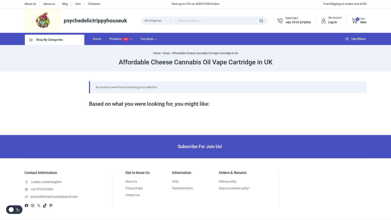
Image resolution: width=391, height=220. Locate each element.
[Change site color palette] (14, 209)
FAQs (175, 181)
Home (97, 39)
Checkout (94, 4)
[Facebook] (26, 206)
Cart (78, 4)
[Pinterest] (51, 206)
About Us (30, 4)
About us (49, 4)
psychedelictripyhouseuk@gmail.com (54, 196)
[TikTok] (45, 206)
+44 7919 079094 (42, 189)
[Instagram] (33, 206)
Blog (65, 4)
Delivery (224, 181)
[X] (39, 206)
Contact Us (132, 195)
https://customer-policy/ (234, 188)
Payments (178, 188)
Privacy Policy (134, 188)
